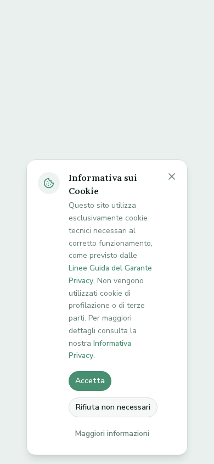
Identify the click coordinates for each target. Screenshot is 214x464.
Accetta (90, 380)
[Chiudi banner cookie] (171, 176)
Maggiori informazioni (112, 433)
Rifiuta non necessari (113, 407)
